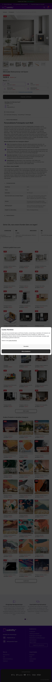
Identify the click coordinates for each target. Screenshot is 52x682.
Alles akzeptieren (26, 351)
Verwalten (26, 346)
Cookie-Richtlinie (12, 340)
